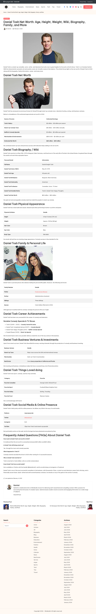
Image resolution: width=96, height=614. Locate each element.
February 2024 (68, 600)
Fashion (36, 545)
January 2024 (68, 602)
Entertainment (38, 542)
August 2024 (67, 585)
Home (5, 12)
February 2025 (68, 570)
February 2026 (68, 540)
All (34, 530)
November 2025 (68, 547)
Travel (35, 572)
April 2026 (67, 535)
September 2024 (69, 582)
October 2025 (68, 550)
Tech (35, 567)
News (35, 555)
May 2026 (67, 532)
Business (36, 537)
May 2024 (67, 592)
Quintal (16, 485)
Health (35, 547)
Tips (35, 570)
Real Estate (37, 557)
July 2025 (67, 557)
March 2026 (67, 537)
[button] (87, 7)
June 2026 (67, 530)
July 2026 (67, 527)
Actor (35, 525)
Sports (36, 565)
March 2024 (67, 597)
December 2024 (68, 575)
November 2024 (68, 577)
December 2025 (68, 545)
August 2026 (67, 525)
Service (36, 560)
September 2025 (69, 552)
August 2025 (67, 555)
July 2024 (67, 587)
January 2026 (68, 542)
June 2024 (67, 590)
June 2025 (67, 560)
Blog (35, 535)
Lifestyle (36, 552)
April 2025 (67, 565)
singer (35, 562)
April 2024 (67, 595)
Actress (36, 527)
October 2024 (68, 580)
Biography (6, 18)
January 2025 (68, 572)
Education (37, 540)
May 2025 (67, 562)
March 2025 (67, 567)
